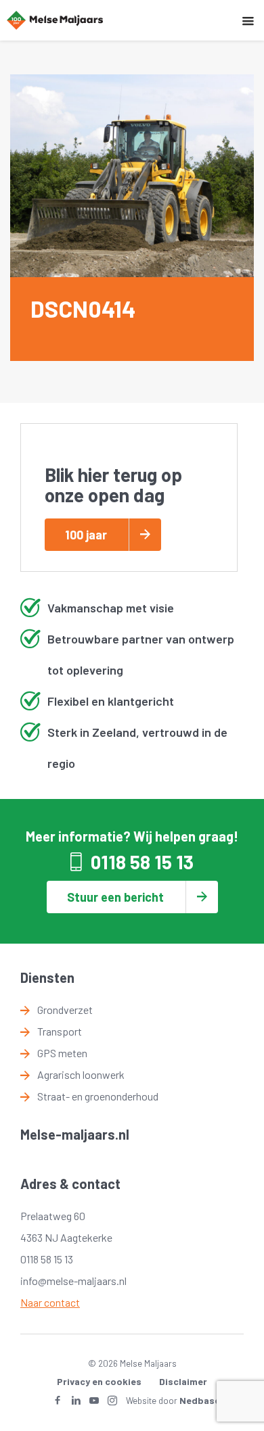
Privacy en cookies (99, 1381)
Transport (59, 1031)
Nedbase (199, 1400)
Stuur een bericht (115, 897)
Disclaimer (183, 1381)
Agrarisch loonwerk (81, 1074)
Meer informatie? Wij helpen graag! (132, 836)
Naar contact (50, 1302)
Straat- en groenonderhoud (97, 1096)
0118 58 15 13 (142, 861)
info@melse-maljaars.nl (73, 1280)
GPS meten (62, 1052)
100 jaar (86, 534)
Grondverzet (65, 1009)
